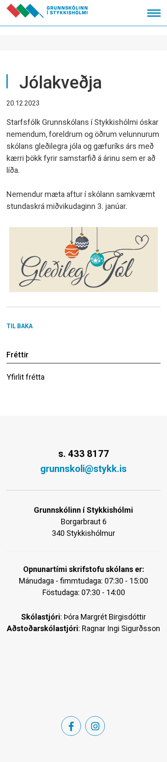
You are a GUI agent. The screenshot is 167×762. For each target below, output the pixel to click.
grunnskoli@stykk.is (83, 468)
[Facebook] (71, 726)
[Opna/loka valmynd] (154, 13)
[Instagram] (95, 726)
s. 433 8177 (83, 453)
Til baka (19, 326)
